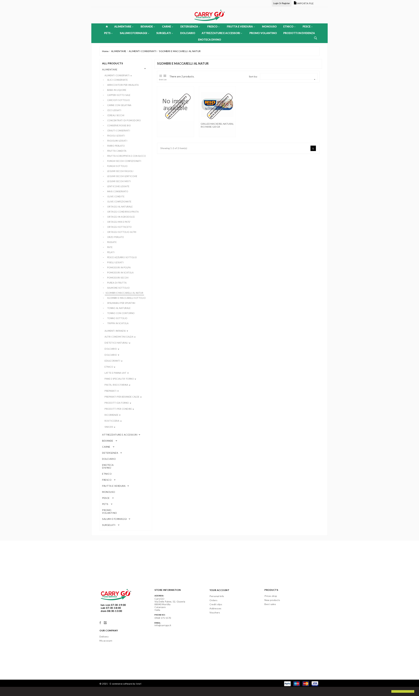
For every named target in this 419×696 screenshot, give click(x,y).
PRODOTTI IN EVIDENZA (299, 33)
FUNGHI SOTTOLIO (117, 166)
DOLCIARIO (187, 33)
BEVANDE (147, 26)
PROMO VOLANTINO (263, 33)
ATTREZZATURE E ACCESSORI (221, 33)
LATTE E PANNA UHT (116, 373)
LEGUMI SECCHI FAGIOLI (120, 171)
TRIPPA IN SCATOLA (118, 323)
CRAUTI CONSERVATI (118, 130)
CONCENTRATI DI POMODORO (124, 120)
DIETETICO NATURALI (116, 342)
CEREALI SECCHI (115, 115)
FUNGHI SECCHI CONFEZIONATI (124, 161)
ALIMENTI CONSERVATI (117, 75)
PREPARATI (111, 391)
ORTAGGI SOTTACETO (119, 227)
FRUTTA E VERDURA (240, 26)
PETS (107, 33)
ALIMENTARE (122, 26)
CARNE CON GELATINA (119, 105)
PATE (110, 247)
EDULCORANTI (112, 360)
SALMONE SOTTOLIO (118, 287)
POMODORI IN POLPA (119, 267)
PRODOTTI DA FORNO (117, 403)
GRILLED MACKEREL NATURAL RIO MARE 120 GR (217, 125)
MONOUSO (269, 26)
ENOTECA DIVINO (209, 39)
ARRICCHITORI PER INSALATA (123, 85)
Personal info (217, 596)
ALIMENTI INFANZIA (115, 331)
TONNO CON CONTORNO (121, 313)
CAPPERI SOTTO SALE (118, 95)
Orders (213, 600)
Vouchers (215, 612)
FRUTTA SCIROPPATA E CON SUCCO (126, 156)
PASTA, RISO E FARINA (116, 385)
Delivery (104, 636)
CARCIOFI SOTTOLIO (118, 100)
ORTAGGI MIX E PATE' (119, 222)
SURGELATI (163, 33)
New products (272, 600)
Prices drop (270, 596)
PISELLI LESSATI (115, 262)
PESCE (306, 26)
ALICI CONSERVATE (117, 80)
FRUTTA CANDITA (117, 151)
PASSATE (112, 242)
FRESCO (212, 26)
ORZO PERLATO (115, 237)
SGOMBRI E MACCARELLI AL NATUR (124, 293)
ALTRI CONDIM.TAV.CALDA (119, 336)
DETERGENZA (189, 26)
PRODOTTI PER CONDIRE (118, 409)
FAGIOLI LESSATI (116, 135)
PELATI (111, 252)
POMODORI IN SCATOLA (120, 272)
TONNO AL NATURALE (119, 308)
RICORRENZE (111, 415)
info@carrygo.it (163, 625)
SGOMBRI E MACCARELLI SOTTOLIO (126, 298)
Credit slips (216, 604)
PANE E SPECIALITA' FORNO (119, 378)
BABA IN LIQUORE (116, 90)
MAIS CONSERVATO (117, 191)
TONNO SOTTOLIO (117, 318)
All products (112, 63)
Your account (219, 590)
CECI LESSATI (114, 110)
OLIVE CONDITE (116, 196)
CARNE (166, 26)
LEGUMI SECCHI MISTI (119, 181)
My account (106, 640)
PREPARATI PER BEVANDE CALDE (122, 396)
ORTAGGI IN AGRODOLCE (121, 216)
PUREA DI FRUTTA (117, 282)
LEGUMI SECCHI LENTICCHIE (122, 176)
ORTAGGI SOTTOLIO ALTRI (121, 232)
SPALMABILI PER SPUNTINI (121, 303)
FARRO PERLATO (116, 145)
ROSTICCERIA (112, 420)
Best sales (270, 604)
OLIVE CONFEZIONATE (119, 201)
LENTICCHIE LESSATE (118, 186)
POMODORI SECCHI (118, 277)
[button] (5, 691)
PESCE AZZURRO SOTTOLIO (122, 257)
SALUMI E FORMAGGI (133, 33)
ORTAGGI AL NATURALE (120, 206)
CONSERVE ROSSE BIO (119, 125)
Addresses (215, 608)
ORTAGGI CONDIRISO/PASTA (123, 211)
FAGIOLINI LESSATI (117, 140)
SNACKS (109, 427)
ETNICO (288, 26)
